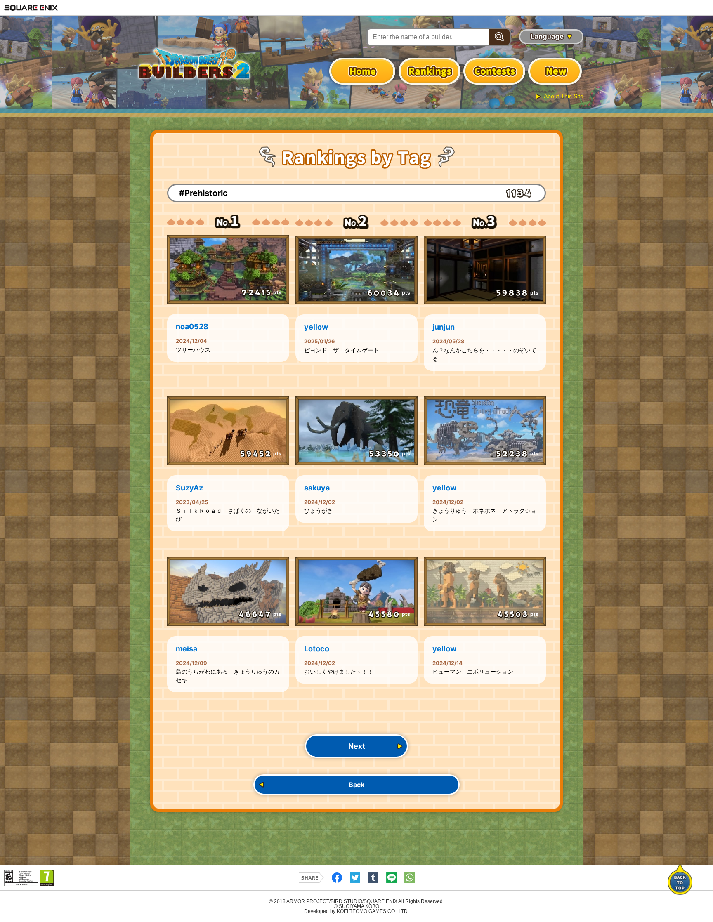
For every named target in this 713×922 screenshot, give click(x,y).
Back (356, 785)
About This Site (563, 96)
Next (356, 746)
